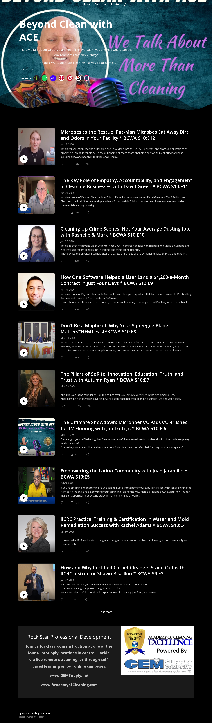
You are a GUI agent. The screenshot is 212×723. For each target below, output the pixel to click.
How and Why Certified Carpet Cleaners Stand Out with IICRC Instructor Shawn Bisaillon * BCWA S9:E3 (123, 570)
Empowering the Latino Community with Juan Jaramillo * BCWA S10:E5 (124, 474)
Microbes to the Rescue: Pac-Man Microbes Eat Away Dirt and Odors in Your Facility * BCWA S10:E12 (124, 135)
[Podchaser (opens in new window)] (87, 78)
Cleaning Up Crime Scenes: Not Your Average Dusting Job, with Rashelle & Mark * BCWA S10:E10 (125, 232)
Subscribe (100, 4)
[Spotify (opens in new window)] (45, 78)
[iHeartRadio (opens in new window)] (61, 78)
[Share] (87, 164)
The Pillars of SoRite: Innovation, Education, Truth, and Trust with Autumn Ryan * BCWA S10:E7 (122, 377)
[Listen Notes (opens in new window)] (78, 78)
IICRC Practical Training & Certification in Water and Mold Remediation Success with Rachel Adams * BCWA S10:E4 (125, 522)
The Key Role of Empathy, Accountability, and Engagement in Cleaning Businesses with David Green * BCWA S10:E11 (126, 183)
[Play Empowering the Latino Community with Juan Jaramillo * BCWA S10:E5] (24, 498)
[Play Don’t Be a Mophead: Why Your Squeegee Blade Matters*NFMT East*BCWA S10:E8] (24, 353)
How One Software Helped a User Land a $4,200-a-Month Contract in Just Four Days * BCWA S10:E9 (125, 280)
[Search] (125, 4)
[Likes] (62, 164)
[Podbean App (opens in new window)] (36, 78)
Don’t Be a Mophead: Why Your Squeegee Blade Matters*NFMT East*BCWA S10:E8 (114, 328)
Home (86, 4)
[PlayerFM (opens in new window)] (70, 78)
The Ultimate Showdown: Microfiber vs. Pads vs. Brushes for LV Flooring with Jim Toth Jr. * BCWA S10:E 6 (124, 425)
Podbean (40, 717)
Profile (115, 4)
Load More (106, 612)
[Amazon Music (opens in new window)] (53, 78)
